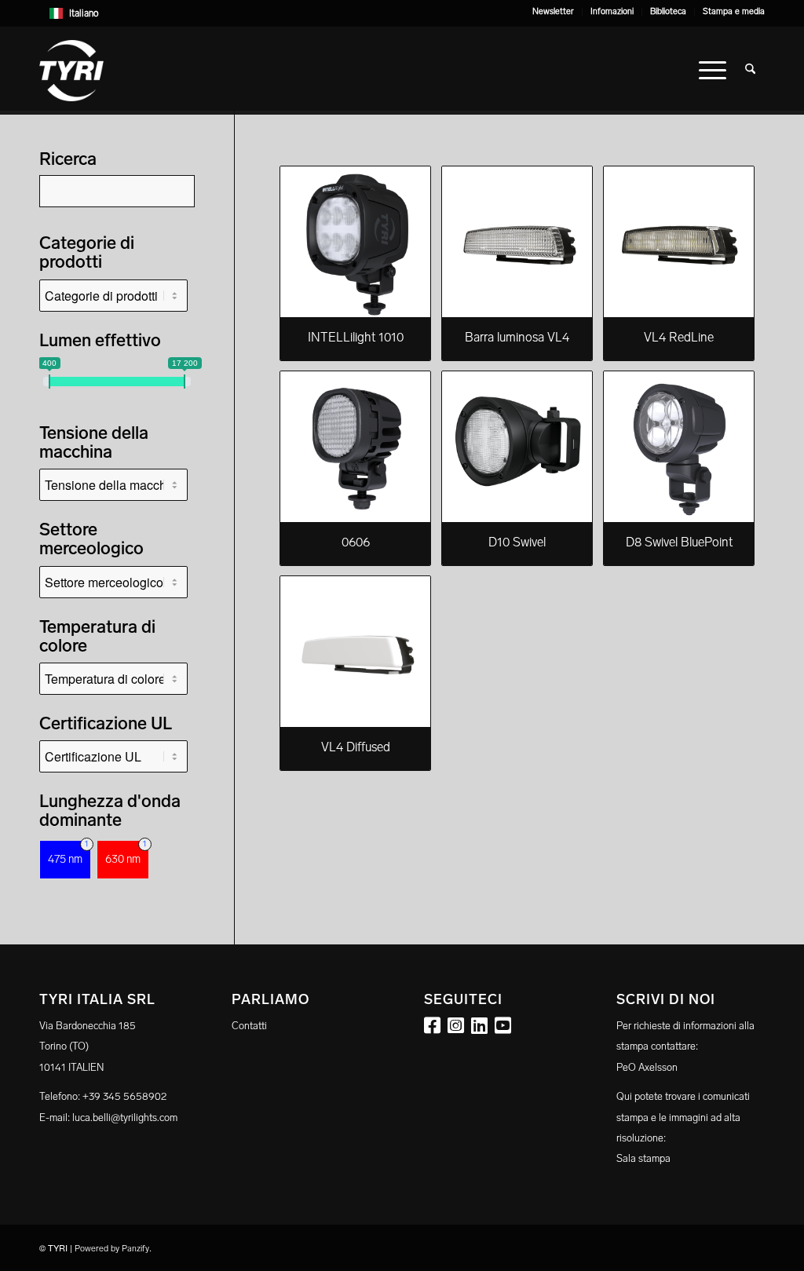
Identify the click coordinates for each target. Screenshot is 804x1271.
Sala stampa (643, 1158)
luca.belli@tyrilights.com (124, 1117)
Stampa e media (734, 11)
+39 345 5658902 (124, 1096)
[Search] (750, 70)
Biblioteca (668, 11)
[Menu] (712, 70)
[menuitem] (553, 12)
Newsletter (553, 11)
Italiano (84, 13)
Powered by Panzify (112, 1249)
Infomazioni (612, 11)
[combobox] (402, 13)
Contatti (249, 1026)
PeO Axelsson (647, 1067)
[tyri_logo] (71, 70)
